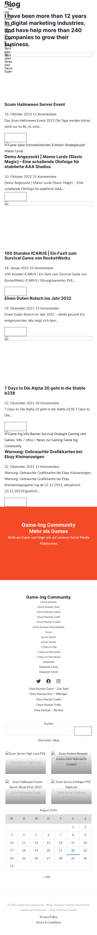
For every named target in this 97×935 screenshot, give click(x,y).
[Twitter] (38, 681)
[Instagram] (58, 681)
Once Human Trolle (48, 705)
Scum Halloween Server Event (35, 104)
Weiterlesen (16, 137)
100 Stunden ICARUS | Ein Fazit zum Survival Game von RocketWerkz (41, 256)
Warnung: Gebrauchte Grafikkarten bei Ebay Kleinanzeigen (43, 454)
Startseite (44, 740)
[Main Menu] (89, 39)
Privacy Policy (49, 917)
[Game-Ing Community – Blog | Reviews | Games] (9, 39)
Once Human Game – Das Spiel (49, 689)
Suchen (48, 723)
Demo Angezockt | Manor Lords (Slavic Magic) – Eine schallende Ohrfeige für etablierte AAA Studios (44, 161)
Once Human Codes (48, 699)
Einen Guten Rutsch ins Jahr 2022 (38, 298)
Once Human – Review (48, 710)
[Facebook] (48, 681)
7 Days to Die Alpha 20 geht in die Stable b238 (45, 390)
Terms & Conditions (48, 922)
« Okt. (47, 877)
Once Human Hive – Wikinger (48, 694)
